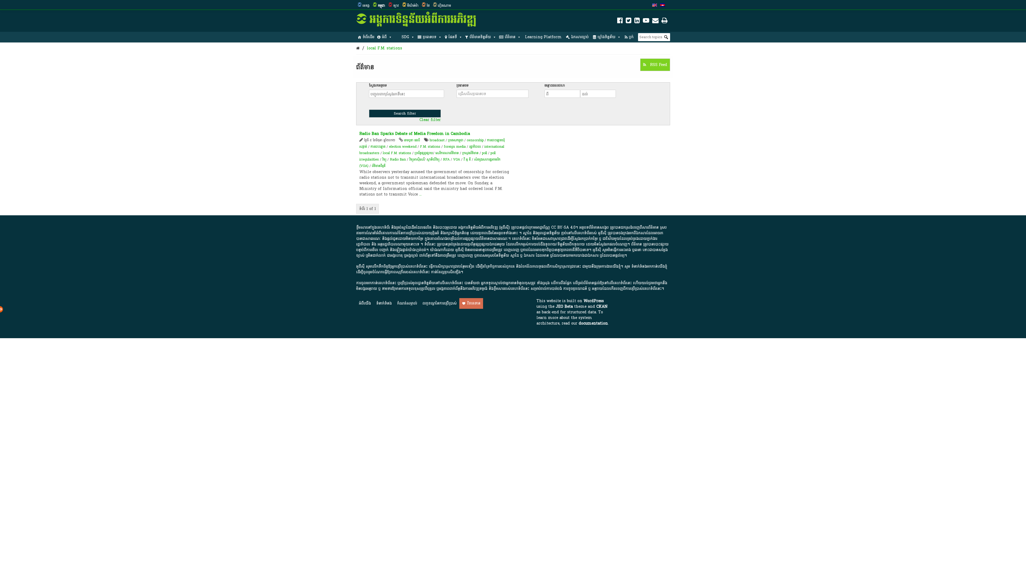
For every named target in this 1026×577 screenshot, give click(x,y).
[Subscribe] (655, 21)
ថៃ (428, 5)
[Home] (358, 48)
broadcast (437, 140)
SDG (405, 37)
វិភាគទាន (473, 303)
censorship (475, 140)
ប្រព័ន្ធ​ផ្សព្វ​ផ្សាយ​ (424, 153)
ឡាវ (396, 5)
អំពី (384, 37)
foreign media (455, 147)
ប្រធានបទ (429, 37)
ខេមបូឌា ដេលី (412, 140)
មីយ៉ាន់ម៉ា (412, 5)
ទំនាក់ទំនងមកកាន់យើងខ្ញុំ (649, 266)
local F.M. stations (384, 48)
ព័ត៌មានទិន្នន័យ (480, 37)
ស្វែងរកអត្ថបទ (378, 85)
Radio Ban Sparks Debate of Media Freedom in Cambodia (414, 133)
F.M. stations (430, 147)
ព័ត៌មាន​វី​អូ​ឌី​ (379, 166)
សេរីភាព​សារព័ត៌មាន (447, 153)
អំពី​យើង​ (365, 303)
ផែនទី (452, 37)
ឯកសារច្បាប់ (580, 37)
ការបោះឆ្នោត (378, 147)
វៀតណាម (444, 5)
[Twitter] (628, 21)
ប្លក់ (631, 37)
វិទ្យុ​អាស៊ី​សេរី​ (416, 159)
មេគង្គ (366, 5)
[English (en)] (654, 5)
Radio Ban (398, 159)
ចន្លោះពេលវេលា (555, 85)
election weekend (403, 147)
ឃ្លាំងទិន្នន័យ (606, 37)
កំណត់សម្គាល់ (407, 303)
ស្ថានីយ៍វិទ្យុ (433, 159)
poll (484, 153)
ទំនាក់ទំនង (384, 303)
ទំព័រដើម (368, 37)
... (420, 194)
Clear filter (430, 120)
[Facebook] (620, 21)
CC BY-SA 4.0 (563, 227)
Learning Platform (543, 37)
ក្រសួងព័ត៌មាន (470, 153)
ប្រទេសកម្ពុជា (455, 140)
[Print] (664, 21)
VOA (456, 159)
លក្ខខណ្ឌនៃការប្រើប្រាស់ (439, 303)
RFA (446, 159)
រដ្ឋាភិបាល (475, 147)
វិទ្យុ (384, 159)
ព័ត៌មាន (510, 37)
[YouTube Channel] (646, 21)
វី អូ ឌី (467, 159)
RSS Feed (658, 64)
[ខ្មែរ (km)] (662, 5)
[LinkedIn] (637, 21)
